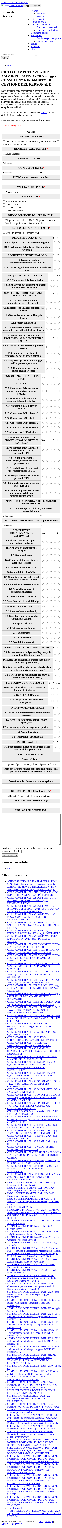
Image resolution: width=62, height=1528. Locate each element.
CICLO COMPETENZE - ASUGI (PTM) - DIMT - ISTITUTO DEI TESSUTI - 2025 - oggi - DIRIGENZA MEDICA (32, 900)
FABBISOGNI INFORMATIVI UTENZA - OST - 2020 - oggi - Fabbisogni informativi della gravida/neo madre (33, 1201)
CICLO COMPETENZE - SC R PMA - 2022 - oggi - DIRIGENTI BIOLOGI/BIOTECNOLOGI (33, 1126)
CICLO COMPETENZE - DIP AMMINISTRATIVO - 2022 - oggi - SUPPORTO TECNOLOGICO (33, 951)
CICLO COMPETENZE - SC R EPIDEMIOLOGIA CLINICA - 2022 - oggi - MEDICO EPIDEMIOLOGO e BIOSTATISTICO (34, 1119)
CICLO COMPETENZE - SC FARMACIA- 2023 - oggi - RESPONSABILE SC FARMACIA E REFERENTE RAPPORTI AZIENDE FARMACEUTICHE (32, 1066)
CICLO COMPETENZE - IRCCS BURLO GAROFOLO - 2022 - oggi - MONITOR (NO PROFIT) (29, 1026)
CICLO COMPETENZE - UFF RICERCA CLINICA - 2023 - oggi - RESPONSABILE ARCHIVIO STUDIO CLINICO (34, 1155)
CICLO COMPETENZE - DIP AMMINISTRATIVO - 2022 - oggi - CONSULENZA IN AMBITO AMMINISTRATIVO (33, 958)
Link (33, 49)
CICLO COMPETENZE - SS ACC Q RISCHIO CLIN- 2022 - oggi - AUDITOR (30, 1148)
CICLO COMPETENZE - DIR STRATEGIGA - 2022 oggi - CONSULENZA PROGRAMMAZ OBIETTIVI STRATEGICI (34, 1018)
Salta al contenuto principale (14, 2)
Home (10, 65)
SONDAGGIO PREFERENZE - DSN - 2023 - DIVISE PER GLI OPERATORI (30, 1378)
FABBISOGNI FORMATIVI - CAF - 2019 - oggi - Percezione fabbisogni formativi (32, 1183)
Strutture (41, 13)
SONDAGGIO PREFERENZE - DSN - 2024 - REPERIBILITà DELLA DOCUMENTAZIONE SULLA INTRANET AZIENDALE (31, 1390)
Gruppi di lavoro (38, 22)
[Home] (5, 5)
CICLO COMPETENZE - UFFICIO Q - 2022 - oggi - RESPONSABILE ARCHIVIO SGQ (33, 1161)
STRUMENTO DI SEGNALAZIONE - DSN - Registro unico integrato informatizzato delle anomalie (32, 1421)
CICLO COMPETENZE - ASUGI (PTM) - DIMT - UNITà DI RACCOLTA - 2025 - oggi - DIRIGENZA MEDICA (33, 925)
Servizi (34, 43)
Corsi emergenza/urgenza (49, 38)
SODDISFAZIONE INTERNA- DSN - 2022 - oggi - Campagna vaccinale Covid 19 (33, 1238)
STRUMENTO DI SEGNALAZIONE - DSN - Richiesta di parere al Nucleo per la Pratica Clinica (31, 1427)
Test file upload (14, 1508)
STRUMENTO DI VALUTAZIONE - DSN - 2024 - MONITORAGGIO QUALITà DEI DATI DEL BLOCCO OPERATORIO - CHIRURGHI (32, 1451)
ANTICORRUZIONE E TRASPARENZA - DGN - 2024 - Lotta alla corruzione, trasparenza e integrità (32, 882)
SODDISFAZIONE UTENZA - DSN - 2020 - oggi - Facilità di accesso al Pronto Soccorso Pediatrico (32, 1255)
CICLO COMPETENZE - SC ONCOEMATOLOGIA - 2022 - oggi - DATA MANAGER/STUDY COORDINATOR (33, 1084)
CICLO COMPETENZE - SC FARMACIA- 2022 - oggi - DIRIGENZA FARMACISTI (32, 1057)
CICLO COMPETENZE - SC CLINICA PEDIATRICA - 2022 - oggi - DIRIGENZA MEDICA (33, 1038)
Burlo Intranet (16, 5)
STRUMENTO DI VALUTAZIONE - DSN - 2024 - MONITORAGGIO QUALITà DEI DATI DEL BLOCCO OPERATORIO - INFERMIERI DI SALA (33, 1459)
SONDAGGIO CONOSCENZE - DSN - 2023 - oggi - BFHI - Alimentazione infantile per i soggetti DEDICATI (33, 1295)
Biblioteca (35, 46)
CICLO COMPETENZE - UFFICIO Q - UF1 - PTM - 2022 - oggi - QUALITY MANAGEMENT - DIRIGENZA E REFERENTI (33, 1177)
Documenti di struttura (47, 30)
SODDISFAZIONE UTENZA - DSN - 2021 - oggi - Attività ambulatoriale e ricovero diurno (32, 1260)
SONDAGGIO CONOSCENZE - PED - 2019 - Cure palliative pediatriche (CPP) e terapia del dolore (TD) (33, 1372)
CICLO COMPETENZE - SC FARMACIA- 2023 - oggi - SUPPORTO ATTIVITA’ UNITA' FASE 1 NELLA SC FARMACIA (32, 1076)
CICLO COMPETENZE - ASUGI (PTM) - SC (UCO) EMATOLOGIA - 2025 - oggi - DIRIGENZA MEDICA (33, 939)
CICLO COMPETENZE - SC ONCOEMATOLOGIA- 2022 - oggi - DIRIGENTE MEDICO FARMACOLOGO (32, 1111)
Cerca (5, 58)
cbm (41, 1521)
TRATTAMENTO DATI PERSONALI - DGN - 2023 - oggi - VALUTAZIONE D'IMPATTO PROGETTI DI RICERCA (34, 1513)
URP (9, 868)
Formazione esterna (46, 41)
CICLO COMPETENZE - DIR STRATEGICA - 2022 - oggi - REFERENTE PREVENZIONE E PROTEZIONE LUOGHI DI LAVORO (33, 1010)
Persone (40, 16)
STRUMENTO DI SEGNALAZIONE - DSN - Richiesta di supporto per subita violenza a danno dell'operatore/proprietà (30, 1434)
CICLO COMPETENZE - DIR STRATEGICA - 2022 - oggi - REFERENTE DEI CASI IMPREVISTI (33, 1003)
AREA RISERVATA (12, 1524)
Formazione (36, 35)
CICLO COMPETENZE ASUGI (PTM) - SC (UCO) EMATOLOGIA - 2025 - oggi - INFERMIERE (33, 893)
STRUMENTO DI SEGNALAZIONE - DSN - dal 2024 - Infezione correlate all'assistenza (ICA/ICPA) (32, 1416)
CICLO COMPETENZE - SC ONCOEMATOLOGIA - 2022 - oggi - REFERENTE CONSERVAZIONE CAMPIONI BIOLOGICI (33, 1097)
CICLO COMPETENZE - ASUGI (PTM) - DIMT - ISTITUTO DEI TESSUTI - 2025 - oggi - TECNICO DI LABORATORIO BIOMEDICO (33, 909)
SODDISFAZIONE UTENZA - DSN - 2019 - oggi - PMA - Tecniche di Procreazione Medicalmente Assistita (34, 1249)
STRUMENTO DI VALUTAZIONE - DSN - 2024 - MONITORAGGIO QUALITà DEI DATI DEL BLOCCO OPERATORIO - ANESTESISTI (32, 1442)
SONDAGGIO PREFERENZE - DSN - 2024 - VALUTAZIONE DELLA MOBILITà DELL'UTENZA (30, 1399)
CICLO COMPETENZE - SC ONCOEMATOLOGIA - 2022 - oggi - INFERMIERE (33, 1090)
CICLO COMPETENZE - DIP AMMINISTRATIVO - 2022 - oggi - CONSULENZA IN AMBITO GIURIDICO (33, 974)
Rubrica (34, 11)
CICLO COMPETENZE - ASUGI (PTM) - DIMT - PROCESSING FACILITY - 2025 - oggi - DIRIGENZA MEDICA (32, 917)
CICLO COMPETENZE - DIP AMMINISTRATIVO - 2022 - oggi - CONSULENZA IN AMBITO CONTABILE (33, 966)
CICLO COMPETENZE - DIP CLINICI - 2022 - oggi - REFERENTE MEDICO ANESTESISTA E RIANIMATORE (33, 996)
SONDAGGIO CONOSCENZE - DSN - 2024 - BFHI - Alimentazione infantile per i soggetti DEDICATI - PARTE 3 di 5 (33, 1333)
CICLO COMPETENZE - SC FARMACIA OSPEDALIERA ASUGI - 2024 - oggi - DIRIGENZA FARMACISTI (33, 1051)
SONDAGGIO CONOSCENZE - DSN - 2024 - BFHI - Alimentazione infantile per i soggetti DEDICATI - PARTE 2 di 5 (33, 1325)
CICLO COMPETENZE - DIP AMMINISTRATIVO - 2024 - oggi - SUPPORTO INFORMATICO (33, 981)
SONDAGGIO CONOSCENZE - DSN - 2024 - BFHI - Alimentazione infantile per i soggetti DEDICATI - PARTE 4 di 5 (33, 1341)
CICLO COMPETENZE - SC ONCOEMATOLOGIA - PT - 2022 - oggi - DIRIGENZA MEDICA (33, 1104)
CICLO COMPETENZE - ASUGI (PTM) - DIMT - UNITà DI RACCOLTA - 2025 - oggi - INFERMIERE (33, 932)
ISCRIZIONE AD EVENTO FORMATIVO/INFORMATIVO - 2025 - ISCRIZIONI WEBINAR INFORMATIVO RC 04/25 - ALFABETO (34, 1210)
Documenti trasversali (47, 27)
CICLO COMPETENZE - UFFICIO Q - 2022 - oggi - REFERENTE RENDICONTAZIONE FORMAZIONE (33, 1169)
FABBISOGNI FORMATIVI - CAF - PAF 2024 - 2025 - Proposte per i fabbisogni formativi (31, 1189)
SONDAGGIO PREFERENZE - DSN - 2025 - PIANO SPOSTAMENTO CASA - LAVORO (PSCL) (33, 1405)
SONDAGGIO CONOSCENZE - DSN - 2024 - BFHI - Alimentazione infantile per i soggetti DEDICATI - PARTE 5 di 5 (33, 1349)
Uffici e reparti (38, 19)
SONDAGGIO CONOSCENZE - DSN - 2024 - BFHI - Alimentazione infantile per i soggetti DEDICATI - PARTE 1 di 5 (33, 1316)
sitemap (49, 1521)
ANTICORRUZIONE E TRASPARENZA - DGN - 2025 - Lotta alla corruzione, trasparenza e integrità (32, 888)
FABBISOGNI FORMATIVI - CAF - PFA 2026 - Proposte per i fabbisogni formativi (31, 1194)
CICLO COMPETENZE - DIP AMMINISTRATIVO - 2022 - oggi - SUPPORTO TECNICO (33, 945)
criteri (44, 112)
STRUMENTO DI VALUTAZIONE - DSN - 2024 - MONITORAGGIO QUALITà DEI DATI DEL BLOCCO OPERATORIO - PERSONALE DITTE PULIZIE (32, 1490)
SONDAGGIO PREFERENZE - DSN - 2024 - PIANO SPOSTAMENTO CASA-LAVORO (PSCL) (33, 1383)
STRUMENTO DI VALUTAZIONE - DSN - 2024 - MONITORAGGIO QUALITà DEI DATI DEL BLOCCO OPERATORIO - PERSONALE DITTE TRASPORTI (32, 1501)
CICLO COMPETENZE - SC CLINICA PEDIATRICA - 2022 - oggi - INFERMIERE (29, 1044)
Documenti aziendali (40, 24)
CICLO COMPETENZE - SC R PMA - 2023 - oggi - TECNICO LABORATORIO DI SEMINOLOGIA (33, 1131)
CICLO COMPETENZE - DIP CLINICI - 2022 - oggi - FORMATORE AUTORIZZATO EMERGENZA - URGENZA (33, 988)
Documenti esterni (39, 32)
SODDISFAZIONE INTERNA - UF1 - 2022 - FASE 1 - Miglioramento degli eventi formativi (33, 1233)
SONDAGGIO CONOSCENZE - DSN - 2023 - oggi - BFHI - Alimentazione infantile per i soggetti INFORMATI (33, 1303)
